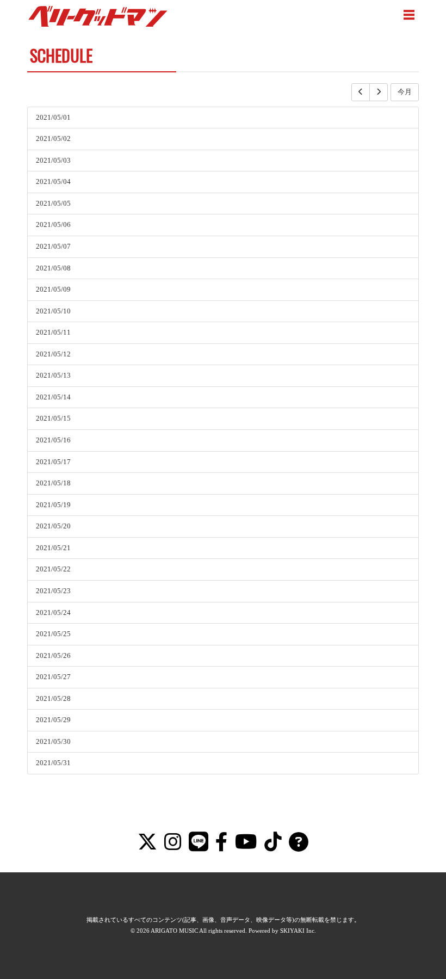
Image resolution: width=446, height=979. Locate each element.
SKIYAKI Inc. (298, 930)
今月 (405, 92)
